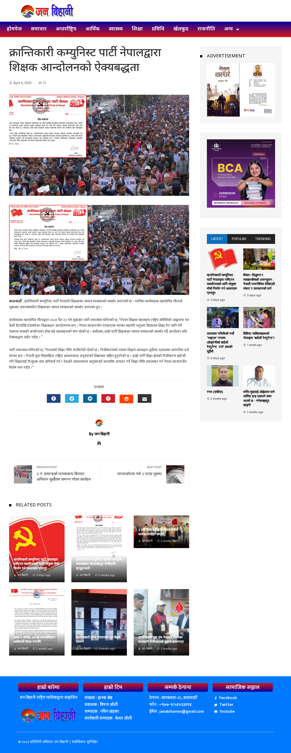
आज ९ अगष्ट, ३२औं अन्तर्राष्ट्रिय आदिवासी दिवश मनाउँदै (34, 639)
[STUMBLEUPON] (126, 399)
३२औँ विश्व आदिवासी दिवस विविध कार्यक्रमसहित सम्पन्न (158, 532)
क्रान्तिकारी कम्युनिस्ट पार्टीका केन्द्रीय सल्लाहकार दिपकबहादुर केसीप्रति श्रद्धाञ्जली (99, 563)
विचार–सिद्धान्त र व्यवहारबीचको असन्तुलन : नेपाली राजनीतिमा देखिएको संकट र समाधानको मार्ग (259, 282)
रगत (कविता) (215, 392)
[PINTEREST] (108, 398)
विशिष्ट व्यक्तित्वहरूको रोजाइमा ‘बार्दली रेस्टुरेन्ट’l (258, 336)
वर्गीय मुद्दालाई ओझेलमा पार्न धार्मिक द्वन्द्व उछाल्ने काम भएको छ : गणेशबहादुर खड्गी (259, 398)
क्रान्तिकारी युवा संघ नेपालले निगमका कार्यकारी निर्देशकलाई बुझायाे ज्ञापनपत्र (161, 639)
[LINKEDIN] (90, 398)
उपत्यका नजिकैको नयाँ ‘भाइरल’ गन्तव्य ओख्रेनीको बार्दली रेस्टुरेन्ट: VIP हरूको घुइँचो (220, 342)
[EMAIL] (144, 398)
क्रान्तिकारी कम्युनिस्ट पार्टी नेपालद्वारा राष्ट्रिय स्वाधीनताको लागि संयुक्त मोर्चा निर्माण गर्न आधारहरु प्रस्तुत (36, 563)
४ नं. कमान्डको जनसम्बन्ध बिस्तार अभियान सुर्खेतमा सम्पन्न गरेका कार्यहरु (64, 473)
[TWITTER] (72, 398)
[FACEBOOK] (53, 398)
